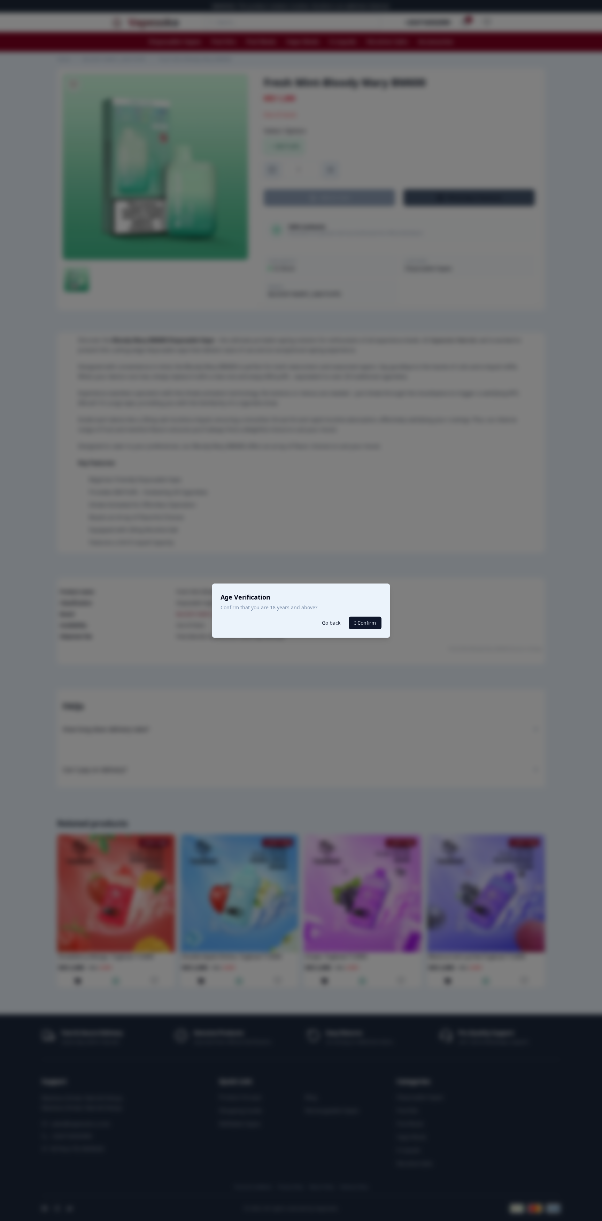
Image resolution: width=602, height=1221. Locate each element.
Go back (331, 622)
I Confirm (365, 622)
